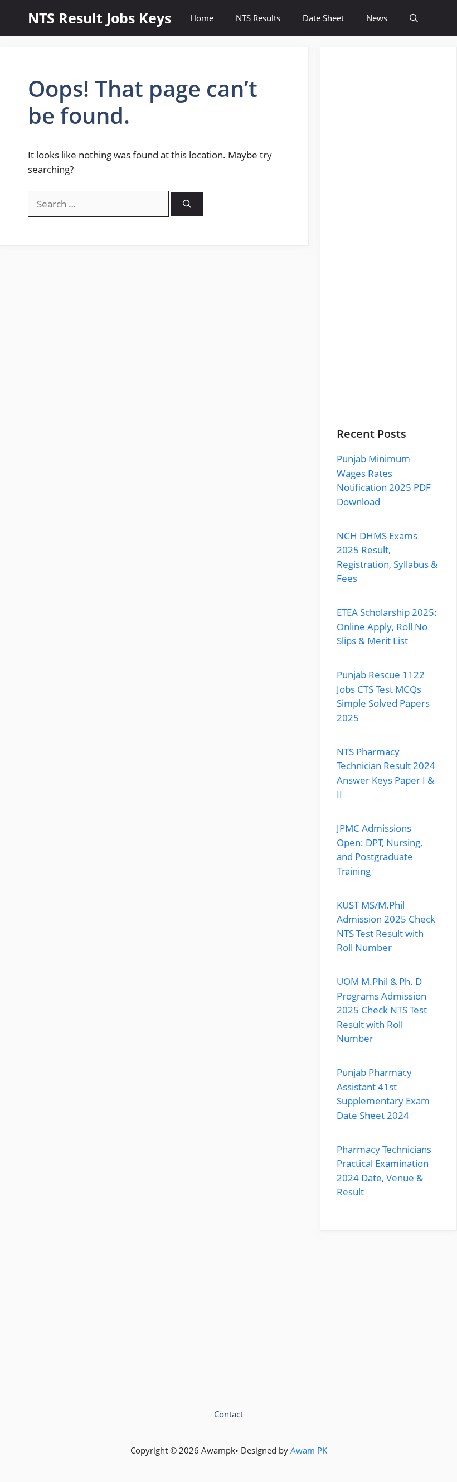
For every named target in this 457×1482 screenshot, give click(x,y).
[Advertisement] (388, 246)
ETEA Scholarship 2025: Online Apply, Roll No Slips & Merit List (387, 626)
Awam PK (308, 1450)
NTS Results (258, 17)
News (376, 17)
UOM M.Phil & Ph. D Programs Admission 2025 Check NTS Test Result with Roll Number (382, 1010)
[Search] (187, 204)
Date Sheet (323, 17)
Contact (228, 1414)
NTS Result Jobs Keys (99, 17)
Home (201, 17)
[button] (413, 18)
